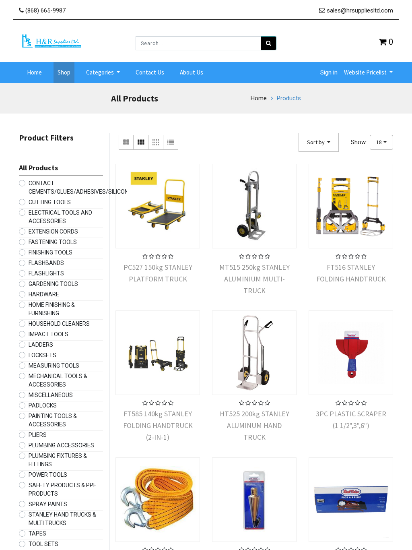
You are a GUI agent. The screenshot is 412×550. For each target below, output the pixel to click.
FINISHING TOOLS (50, 252)
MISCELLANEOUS (51, 395)
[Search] (268, 43)
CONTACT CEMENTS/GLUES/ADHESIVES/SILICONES (82, 187)
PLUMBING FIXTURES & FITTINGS (58, 460)
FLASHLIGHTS (46, 273)
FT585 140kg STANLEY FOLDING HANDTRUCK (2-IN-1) (158, 425)
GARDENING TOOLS (53, 284)
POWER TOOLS (48, 474)
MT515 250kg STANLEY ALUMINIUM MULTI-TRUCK (254, 279)
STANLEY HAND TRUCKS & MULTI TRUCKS (62, 518)
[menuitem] (34, 72)
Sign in (329, 72)
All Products (38, 167)
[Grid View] (141, 142)
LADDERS (41, 344)
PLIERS (38, 435)
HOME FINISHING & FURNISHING (52, 309)
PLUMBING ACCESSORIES (61, 445)
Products (289, 98)
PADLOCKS (43, 405)
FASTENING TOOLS (53, 242)
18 (379, 142)
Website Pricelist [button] (366, 72)
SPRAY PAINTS (48, 504)
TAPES (37, 533)
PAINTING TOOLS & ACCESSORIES (53, 420)
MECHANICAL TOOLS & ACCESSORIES (58, 380)
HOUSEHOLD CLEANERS (59, 323)
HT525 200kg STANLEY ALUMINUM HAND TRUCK (254, 425)
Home (259, 98)
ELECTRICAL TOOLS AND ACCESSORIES (60, 216)
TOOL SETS (43, 544)
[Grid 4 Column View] (155, 142)
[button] (319, 142)
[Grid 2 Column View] (126, 142)
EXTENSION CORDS (53, 231)
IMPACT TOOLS (48, 334)
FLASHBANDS (46, 263)
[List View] (170, 142)
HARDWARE (44, 294)
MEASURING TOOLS (54, 365)
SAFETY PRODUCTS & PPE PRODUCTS (63, 489)
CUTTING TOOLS (50, 202)
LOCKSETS (42, 355)
